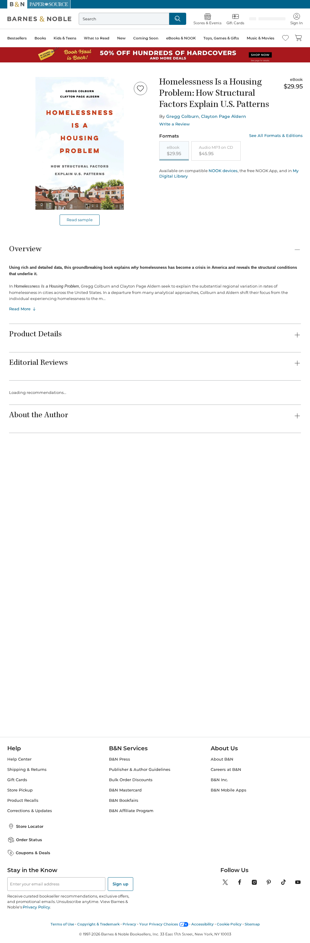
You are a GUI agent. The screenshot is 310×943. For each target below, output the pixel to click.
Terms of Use (62, 924)
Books (40, 38)
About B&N (222, 759)
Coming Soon (145, 38)
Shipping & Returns (27, 769)
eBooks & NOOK (181, 38)
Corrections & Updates (29, 810)
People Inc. (20, 507)
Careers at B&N (226, 769)
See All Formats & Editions (276, 135)
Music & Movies (260, 38)
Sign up (120, 883)
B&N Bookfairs (123, 800)
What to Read (96, 38)
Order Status (29, 839)
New (121, 38)
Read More (20, 307)
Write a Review (174, 124)
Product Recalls (22, 800)
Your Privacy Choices (158, 924)
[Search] (177, 19)
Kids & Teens (65, 38)
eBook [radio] (174, 150)
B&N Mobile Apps (228, 790)
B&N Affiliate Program (131, 810)
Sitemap (252, 924)
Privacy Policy (36, 907)
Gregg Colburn (182, 116)
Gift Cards (17, 780)
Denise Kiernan (252, 507)
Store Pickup (20, 790)
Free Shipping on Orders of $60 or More (155, 4)
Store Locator (29, 826)
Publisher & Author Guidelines (139, 769)
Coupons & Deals (33, 852)
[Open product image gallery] (79, 143)
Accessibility (202, 924)
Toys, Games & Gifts (221, 38)
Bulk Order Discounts (131, 780)
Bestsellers (17, 38)
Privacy (129, 924)
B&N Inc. (219, 780)
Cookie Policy (229, 924)
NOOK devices (223, 170)
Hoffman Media (138, 501)
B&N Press (119, 759)
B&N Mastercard (125, 790)
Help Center (19, 759)
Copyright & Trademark (98, 924)
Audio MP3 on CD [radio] (216, 150)
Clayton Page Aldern (223, 116)
